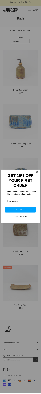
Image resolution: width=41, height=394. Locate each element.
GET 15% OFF (20, 210)
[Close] (37, 172)
